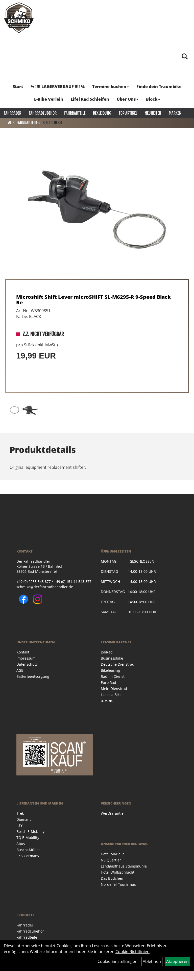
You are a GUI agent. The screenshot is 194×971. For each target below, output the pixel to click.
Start (18, 86)
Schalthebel (53, 122)
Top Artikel (128, 113)
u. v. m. (107, 700)
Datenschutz (27, 664)
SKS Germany (27, 855)
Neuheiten (153, 113)
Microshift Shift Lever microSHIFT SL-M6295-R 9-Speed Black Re (93, 299)
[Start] (9, 122)
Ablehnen (152, 961)
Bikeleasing (110, 670)
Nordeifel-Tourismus (118, 884)
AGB (19, 670)
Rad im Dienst (113, 676)
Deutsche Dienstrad (117, 664)
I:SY (19, 825)
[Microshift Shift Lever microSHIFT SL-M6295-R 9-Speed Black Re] (97, 209)
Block (152, 99)
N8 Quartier (111, 860)
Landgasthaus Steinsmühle (124, 866)
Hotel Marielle (113, 854)
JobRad (107, 652)
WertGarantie (112, 813)
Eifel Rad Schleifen (90, 99)
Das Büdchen (112, 878)
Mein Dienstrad (114, 688)
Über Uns (126, 99)
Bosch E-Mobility (30, 831)
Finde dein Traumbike (159, 86)
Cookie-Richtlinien (132, 951)
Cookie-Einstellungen (117, 961)
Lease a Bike (111, 694)
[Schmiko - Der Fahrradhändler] (19, 18)
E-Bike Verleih (48, 99)
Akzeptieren (177, 961)
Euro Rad (108, 682)
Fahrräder (12, 113)
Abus (20, 843)
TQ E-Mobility (27, 837)
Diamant (23, 819)
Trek (20, 813)
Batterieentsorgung (32, 676)
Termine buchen (109, 86)
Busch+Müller (28, 849)
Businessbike (112, 658)
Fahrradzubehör (43, 113)
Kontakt (22, 652)
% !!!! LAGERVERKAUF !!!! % (58, 86)
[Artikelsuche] (185, 57)
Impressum (26, 658)
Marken (175, 113)
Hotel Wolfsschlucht (117, 872)
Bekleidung (102, 113)
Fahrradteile (74, 113)
